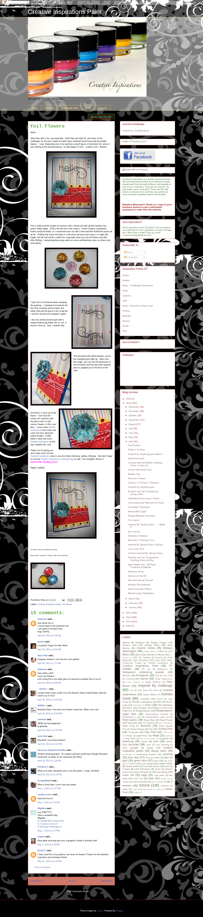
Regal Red (127, 711)
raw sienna (162, 772)
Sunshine (145, 725)
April (131, 441)
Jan (131, 690)
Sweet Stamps (137, 729)
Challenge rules (69, 108)
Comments (132, 257)
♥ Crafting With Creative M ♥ (51, 821)
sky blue (149, 778)
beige (156, 735)
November (134, 411)
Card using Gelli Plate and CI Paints (146, 502)
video (125, 789)
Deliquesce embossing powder (143, 672)
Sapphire (151, 723)
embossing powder (146, 754)
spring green (128, 782)
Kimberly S (43, 767)
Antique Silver (152, 645)
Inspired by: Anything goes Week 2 (145, 454)
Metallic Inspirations (142, 702)
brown (153, 739)
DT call (146, 669)
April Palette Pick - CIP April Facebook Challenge (141, 566)
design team (158, 750)
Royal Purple (166, 720)
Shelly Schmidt (164, 723)
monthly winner (151, 766)
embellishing (127, 754)
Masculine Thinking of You (141, 540)
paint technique (142, 769)
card (155, 741)
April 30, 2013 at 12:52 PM (50, 744)
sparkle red (165, 779)
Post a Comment (42, 867)
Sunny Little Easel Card (139, 469)
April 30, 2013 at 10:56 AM (50, 713)
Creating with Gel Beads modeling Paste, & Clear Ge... (145, 464)
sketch (136, 779)
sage (144, 775)
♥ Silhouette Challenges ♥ (49, 827)
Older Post (106, 881)
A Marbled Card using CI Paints (143, 498)
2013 (129, 403)
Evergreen (142, 675)
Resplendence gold (131, 717)
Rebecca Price (160, 708)
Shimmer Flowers (137, 478)
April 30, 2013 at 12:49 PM (50, 730)
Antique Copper (159, 642)
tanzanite (142, 781)
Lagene (41, 836)
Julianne (126, 295)
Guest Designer (133, 682)
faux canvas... (135, 531)
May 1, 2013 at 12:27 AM (49, 788)
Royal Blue (149, 720)
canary (144, 741)
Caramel (159, 657)
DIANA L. (42, 705)
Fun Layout (133, 520)
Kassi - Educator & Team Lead (137, 305)
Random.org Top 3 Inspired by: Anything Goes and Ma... (143, 558)
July (131, 428)
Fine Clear (168, 675)
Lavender (145, 699)
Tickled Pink (165, 728)
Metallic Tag (134, 474)
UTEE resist (168, 732)
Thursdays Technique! (139, 507)
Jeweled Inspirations (39, 442)
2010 (129, 621)
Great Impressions (164, 679)
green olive (140, 760)
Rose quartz (129, 719)
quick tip (147, 772)
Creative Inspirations (40, 456)
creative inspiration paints (49, 604)
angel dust (141, 735)
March (132, 598)
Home (34, 108)
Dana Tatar (43, 655)
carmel (169, 741)
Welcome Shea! (136, 571)
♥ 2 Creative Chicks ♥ (48, 824)
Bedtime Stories (149, 651)
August (132, 424)
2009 (129, 626)
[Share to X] (74, 600)
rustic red (128, 775)
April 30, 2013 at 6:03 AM (49, 649)
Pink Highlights (165, 705)
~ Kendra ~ (43, 689)
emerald (168, 754)
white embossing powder (143, 789)
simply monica (45, 794)
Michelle (126, 316)
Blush (125, 654)
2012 (129, 612)
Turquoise (133, 732)
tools (160, 782)
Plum (129, 708)
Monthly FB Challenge (139, 584)
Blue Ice (163, 651)
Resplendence (143, 710)
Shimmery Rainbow (137, 536)
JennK (155, 690)
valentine (165, 786)
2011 (128, 617)
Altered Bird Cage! (137, 511)
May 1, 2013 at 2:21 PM (49, 802)
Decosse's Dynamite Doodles (52, 750)
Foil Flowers (134, 445)
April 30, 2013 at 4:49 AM (49, 635)
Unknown (42, 619)
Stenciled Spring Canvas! (140, 580)
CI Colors (49, 108)
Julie (124, 300)
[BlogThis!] (71, 600)
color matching (162, 745)
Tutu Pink (150, 732)
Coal (157, 660)
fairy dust (133, 757)
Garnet (144, 678)
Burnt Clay (140, 654)
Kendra (126, 310)
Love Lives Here (136, 549)
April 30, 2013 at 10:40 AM (50, 699)
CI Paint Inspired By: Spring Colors (145, 553)
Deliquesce (162, 669)
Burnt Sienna (157, 654)
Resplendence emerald (157, 714)
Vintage (128, 736)
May (131, 437)
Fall (157, 675)
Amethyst (140, 642)
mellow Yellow (166, 763)
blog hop (169, 736)
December (134, 407)
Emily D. (42, 850)
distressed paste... (137, 458)
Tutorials (102, 108)
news (167, 766)
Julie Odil (42, 736)
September (134, 420)
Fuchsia (130, 678)
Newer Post (37, 881)
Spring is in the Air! (137, 576)
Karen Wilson (150, 694)
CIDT (135, 657)
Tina (124, 331)
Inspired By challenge (155, 686)
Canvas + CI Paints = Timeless (143, 482)
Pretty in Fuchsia (136, 449)
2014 (129, 398)
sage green (159, 775)
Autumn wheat (146, 648)
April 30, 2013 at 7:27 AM (49, 663)
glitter (166, 757)
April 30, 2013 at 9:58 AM (49, 683)
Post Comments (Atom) (78, 891)
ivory (156, 760)
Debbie (126, 280)
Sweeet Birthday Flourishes (141, 515)
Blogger (119, 911)
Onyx (148, 704)
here (143, 141)
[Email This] (68, 600)
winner (158, 789)
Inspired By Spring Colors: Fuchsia (145, 544)
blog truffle (130, 738)
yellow (136, 792)
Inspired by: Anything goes (135, 130)
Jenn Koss (143, 690)
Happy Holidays (153, 682)
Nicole (125, 326)
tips (153, 782)
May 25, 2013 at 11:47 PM (50, 861)
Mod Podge (137, 705)
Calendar (146, 657)
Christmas (144, 660)
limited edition (135, 764)
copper (150, 748)
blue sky (143, 739)
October (133, 415)
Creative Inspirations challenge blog (57, 459)
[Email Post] (63, 600)
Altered (126, 642)
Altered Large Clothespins (141, 593)
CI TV (88, 108)
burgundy (164, 738)
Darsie (125, 275)
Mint (159, 702)
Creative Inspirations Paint (65, 11)
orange (126, 769)
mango (149, 763)
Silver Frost (128, 726)
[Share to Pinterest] (80, 600)
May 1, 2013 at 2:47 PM (49, 831)
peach (157, 769)
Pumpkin (142, 708)
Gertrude (42, 719)
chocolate (133, 744)
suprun (100, 911)
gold (124, 760)
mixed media (132, 766)
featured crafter (153, 758)
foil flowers (67, 604)
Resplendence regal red (157, 717)
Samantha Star (134, 723)
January (133, 607)
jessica (41, 641)
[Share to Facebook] (77, 600)
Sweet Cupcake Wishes (140, 589)
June (131, 433)
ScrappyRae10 (45, 780)
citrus (148, 745)
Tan (151, 729)
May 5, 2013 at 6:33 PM (49, 844)
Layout (160, 699)
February (133, 603)
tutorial (144, 785)
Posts (129, 252)
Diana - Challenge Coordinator (137, 285)
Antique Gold (129, 645)
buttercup (128, 741)
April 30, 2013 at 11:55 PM (50, 774)
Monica (126, 321)
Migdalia (42, 808)
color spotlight (130, 748)
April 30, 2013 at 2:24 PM (49, 761)
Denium (126, 675)
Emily (125, 290)
